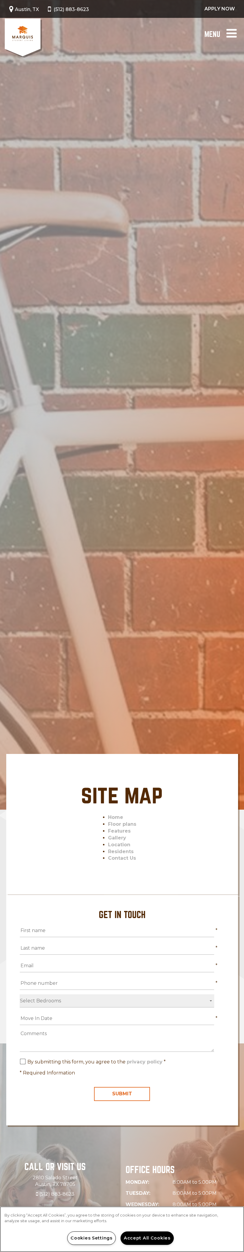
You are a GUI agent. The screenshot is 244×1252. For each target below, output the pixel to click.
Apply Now (219, 9)
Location (119, 844)
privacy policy (144, 1062)
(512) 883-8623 (71, 9)
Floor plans (122, 824)
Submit (122, 1094)
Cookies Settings (91, 1238)
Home (115, 817)
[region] (122, 1229)
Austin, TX (27, 9)
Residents (121, 851)
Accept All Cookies (147, 1238)
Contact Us (122, 858)
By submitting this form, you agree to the (77, 1062)
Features (119, 831)
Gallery (117, 838)
